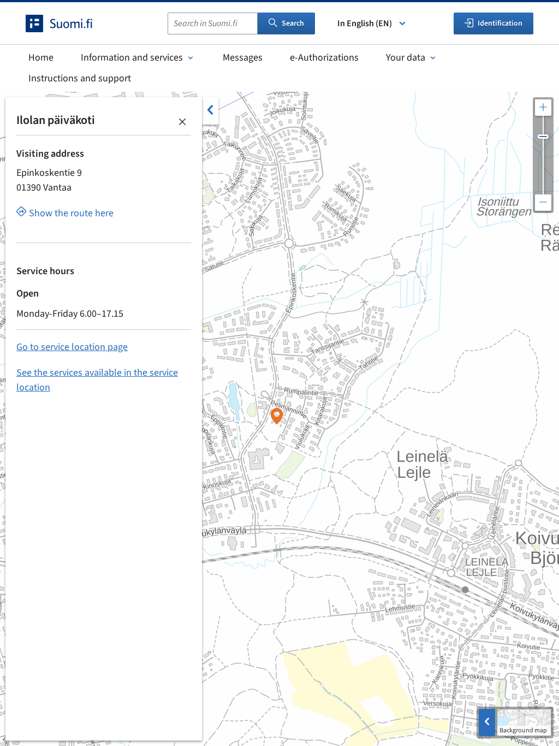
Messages (243, 57)
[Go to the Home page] (69, 23)
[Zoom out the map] (543, 202)
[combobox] (213, 23)
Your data (405, 57)
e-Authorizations (324, 57)
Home (40, 57)
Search (293, 23)
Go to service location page (72, 347)
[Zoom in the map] (543, 107)
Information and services (132, 57)
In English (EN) (364, 23)
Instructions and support (79, 78)
